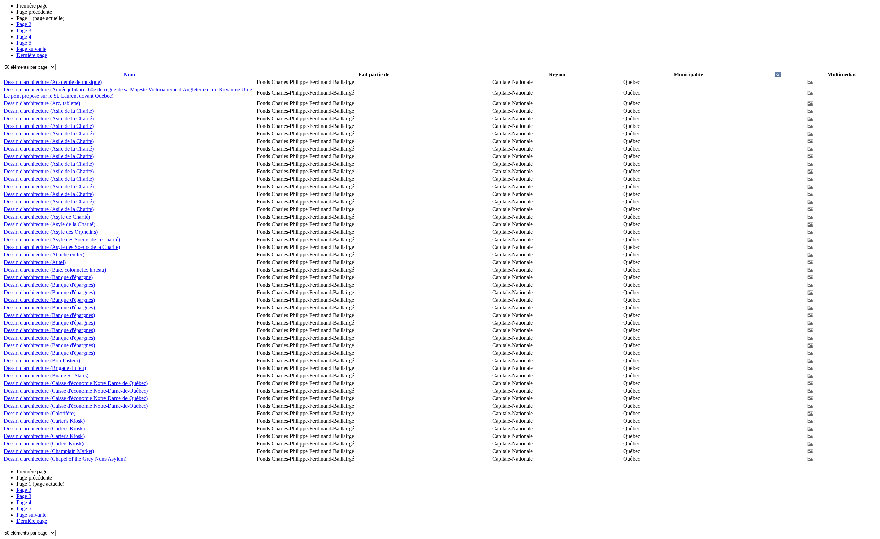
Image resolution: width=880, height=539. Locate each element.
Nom (129, 74)
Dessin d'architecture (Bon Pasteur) (42, 360)
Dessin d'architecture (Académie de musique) (53, 82)
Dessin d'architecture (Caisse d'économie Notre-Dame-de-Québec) (76, 383)
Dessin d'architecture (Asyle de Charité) (47, 217)
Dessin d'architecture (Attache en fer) (44, 254)
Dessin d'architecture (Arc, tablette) (42, 103)
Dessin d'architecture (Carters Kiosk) (44, 444)
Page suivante (31, 49)
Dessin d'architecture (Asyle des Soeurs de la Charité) (62, 239)
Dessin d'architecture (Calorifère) (39, 413)
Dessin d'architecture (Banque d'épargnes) (49, 285)
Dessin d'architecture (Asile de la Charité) (49, 111)
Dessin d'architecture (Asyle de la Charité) (49, 224)
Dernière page (31, 55)
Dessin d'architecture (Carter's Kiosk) (44, 421)
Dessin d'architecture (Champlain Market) (49, 451)
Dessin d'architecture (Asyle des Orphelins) (51, 232)
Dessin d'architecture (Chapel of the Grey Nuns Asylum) (65, 459)
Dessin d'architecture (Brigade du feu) (45, 368)
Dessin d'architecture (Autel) (35, 262)
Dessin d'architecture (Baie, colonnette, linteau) (55, 270)
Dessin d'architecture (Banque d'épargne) (48, 277)
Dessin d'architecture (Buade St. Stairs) (46, 375)
